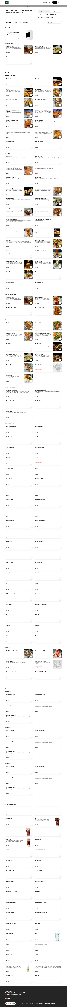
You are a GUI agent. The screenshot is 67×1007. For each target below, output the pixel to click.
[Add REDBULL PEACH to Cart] (31, 918)
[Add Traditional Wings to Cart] (31, 52)
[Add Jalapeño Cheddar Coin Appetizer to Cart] (60, 225)
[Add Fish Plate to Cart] (31, 328)
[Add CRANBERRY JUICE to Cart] (60, 835)
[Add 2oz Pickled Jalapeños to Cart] (31, 432)
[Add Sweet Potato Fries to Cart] (31, 620)
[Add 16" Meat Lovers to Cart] (60, 783)
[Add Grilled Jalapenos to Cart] (60, 547)
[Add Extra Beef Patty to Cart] (31, 526)
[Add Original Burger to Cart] (31, 84)
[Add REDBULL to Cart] (60, 897)
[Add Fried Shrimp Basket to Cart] (31, 137)
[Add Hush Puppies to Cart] (31, 568)
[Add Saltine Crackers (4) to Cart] (31, 599)
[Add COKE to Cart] (60, 824)
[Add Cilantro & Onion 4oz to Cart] (60, 505)
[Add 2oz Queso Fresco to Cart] (31, 442)
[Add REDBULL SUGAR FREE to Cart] (60, 908)
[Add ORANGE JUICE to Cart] (31, 887)
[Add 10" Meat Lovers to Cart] (60, 747)
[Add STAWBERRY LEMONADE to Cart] (60, 950)
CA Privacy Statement (41, 1003)
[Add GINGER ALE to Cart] (31, 855)
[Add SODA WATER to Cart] (31, 939)
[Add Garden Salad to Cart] (60, 406)
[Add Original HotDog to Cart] (31, 147)
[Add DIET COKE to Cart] (31, 845)
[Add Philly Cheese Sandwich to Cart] (31, 105)
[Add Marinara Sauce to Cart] (60, 641)
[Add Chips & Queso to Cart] (60, 162)
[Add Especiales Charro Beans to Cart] (60, 610)
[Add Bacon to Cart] (60, 474)
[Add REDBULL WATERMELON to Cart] (60, 918)
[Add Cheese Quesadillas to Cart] (31, 406)
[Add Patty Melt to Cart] (31, 95)
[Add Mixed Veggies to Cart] (60, 568)
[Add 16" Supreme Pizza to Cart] (31, 793)
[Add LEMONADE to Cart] (60, 866)
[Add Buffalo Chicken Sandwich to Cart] (60, 116)
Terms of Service (20, 1003)
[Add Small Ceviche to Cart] (60, 267)
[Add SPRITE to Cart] (60, 939)
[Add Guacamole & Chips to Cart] (31, 173)
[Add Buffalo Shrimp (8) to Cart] (60, 313)
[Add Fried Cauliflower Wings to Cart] (31, 313)
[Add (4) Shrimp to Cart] (60, 537)
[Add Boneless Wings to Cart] (60, 303)
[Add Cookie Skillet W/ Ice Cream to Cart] (60, 677)
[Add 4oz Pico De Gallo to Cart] (31, 453)
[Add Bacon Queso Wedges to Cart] (60, 215)
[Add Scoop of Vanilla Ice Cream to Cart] (31, 677)
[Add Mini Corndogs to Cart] (60, 277)
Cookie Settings (51, 1003)
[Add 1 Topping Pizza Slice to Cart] (60, 700)
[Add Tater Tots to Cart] (60, 620)
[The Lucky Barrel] (7, 2)
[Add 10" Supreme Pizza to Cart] (31, 757)
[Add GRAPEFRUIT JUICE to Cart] (60, 855)
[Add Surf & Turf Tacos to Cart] (60, 360)
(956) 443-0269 (8, 991)
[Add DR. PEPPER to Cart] (60, 845)
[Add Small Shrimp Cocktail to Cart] (60, 256)
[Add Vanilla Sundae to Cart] (31, 667)
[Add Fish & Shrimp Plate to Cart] (31, 339)
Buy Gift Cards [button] (46, 2)
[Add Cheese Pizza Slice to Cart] (31, 700)
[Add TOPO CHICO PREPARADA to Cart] (60, 971)
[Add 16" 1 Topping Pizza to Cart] (60, 772)
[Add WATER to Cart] (60, 981)
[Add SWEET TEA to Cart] (31, 960)
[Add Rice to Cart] (31, 589)
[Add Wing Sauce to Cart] (31, 641)
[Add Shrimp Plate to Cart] (60, 328)
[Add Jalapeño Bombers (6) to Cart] (31, 215)
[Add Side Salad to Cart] (60, 599)
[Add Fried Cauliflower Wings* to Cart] (31, 396)
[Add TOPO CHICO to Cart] (31, 971)
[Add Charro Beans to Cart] (31, 495)
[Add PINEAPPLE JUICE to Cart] (60, 887)
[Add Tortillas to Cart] (31, 631)
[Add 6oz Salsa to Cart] (31, 463)
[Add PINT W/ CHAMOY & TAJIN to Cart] (31, 897)
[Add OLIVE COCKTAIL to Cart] (60, 876)
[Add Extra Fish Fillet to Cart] (31, 537)
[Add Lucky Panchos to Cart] (31, 246)
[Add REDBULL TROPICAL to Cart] (31, 929)
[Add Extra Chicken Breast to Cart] (60, 526)
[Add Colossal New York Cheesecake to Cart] (60, 656)
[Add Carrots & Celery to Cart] (60, 484)
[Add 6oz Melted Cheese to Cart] (60, 453)
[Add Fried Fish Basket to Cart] (60, 126)
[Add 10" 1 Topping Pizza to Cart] (60, 736)
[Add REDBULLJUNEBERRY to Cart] (31, 908)
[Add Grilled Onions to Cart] (60, 558)
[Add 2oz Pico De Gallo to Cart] (60, 432)
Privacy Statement (30, 1003)
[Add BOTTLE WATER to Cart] (60, 814)
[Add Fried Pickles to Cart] (60, 183)
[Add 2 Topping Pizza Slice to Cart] (31, 711)
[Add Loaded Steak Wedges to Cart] (31, 225)
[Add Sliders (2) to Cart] (31, 236)
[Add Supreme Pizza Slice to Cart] (31, 721)
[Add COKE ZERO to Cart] (31, 835)
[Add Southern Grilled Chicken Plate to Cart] (60, 339)
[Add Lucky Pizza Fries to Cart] (60, 288)
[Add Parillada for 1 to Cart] (31, 349)
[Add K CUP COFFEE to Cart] (31, 866)
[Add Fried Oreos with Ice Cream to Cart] (31, 656)
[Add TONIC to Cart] (60, 960)
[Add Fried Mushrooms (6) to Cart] (31, 204)
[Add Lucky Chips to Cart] (60, 236)
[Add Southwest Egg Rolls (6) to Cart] (31, 194)
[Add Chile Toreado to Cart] (60, 495)
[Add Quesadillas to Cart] (31, 370)
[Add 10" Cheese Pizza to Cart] (31, 736)
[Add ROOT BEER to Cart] (60, 929)
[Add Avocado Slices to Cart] (31, 474)
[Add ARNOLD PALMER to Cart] (31, 814)
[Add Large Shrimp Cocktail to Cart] (31, 267)
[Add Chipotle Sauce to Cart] (31, 505)
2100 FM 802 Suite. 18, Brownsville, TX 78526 (15, 992)
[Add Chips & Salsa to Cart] (31, 162)
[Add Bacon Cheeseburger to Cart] (60, 84)
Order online (8, 998)
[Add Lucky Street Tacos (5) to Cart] (60, 52)
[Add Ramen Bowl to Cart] (31, 381)
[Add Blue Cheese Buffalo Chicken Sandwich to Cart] (31, 116)
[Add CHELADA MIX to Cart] (31, 824)
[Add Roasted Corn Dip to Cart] (31, 288)
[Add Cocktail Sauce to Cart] (31, 516)
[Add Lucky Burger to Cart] (60, 95)
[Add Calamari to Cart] (31, 256)
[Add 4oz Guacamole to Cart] (60, 442)
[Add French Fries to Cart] (31, 62)
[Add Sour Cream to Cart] (31, 610)
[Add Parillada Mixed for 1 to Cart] (60, 349)
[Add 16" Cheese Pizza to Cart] (31, 772)
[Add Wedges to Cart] (60, 631)
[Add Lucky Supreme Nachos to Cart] (60, 246)
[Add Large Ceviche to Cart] (31, 277)
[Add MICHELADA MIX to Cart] (31, 876)
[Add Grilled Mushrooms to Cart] (31, 558)
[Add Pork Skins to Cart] (60, 173)
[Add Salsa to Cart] (60, 589)
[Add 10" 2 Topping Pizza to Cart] (31, 747)
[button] (9, 22)
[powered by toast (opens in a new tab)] (10, 1003)
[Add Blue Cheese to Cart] (31, 484)
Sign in (59, 2)
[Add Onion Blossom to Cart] (60, 194)
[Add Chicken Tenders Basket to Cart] (31, 126)
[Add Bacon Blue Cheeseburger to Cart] (60, 105)
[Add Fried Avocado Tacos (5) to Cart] (60, 396)
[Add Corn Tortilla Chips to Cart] (60, 516)
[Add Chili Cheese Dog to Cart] (60, 147)
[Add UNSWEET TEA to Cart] (31, 981)
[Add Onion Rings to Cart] (31, 578)
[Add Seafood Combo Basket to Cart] (60, 137)
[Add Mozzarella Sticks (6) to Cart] (31, 183)
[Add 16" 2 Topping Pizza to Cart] (31, 783)
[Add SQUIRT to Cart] (31, 950)
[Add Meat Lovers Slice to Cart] (60, 711)
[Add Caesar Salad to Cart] (31, 417)
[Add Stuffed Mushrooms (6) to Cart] (60, 204)
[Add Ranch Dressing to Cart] (60, 578)
